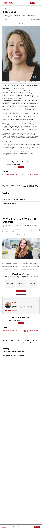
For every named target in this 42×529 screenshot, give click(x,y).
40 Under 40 (4, 8)
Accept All (37, 526)
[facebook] (17, 23)
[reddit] (22, 23)
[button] (3, 3)
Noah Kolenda (5, 229)
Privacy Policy (4, 527)
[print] (39, 23)
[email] (24, 23)
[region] (21, 526)
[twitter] (21, 23)
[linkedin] (19, 23)
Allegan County (17, 229)
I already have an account (21, 294)
